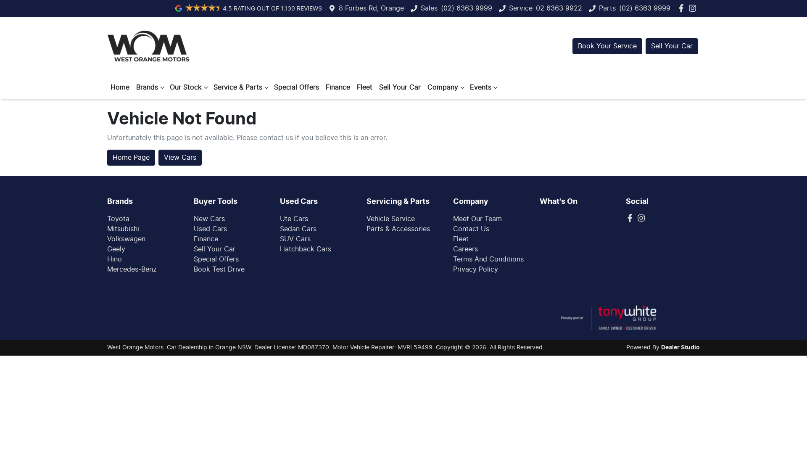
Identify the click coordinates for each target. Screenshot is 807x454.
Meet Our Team (477, 219)
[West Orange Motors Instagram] (694, 8)
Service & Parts (238, 87)
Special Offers (296, 87)
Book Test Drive (219, 269)
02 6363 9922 (559, 8)
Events (480, 87)
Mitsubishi (123, 229)
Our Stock (186, 87)
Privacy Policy (475, 269)
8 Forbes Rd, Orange (371, 8)
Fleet (364, 87)
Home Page (131, 157)
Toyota (118, 219)
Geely (116, 249)
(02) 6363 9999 (466, 8)
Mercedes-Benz (132, 269)
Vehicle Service (391, 219)
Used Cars (210, 229)
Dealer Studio (680, 348)
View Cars (180, 157)
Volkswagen (126, 239)
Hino (114, 259)
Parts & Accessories (398, 229)
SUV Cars (295, 239)
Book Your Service (607, 46)
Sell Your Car (672, 46)
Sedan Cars (298, 229)
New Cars (209, 219)
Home (120, 87)
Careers (465, 249)
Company (442, 87)
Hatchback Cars (305, 249)
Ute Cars (294, 219)
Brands (147, 87)
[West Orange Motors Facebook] (682, 8)
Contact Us (471, 229)
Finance (338, 87)
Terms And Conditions (488, 259)
